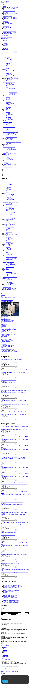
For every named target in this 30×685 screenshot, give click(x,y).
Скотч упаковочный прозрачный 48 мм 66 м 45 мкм (13, 392)
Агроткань (8, 115)
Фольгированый (10, 103)
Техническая (9, 83)
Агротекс (8, 117)
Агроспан (8, 113)
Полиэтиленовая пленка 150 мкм (11, 589)
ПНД (7, 129)
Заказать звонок (4, 38)
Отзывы (5, 43)
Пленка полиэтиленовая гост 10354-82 (12, 586)
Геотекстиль (6, 26)
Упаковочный (9, 72)
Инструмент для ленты (8, 19)
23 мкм (10, 62)
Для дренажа (9, 155)
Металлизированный (11, 77)
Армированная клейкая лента (10, 597)
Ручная (7, 58)
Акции (5, 47)
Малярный (8, 73)
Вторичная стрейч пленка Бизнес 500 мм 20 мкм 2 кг (13, 414)
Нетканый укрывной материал (10, 13)
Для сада (8, 157)
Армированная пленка (6, 319)
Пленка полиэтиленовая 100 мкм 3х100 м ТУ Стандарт (14, 554)
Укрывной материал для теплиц (11, 600)
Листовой (8, 102)
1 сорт (10, 89)
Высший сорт (12, 88)
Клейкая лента (6, 14)
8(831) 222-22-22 (4, 35)
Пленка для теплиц (7, 27)
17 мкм (10, 59)
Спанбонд (5, 12)
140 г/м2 (8, 98)
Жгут (7, 105)
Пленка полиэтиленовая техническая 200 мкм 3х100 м (14, 372)
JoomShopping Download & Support (9, 351)
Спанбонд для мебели (8, 591)
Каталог (5, 40)
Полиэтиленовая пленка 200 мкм (11, 590)
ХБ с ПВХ (8, 124)
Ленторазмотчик (10, 143)
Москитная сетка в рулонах (9, 32)
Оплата (5, 45)
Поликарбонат (4, 344)
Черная (7, 64)
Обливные (8, 125)
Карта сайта (6, 49)
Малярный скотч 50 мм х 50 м (8, 382)
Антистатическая (13, 92)
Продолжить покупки (13, 671)
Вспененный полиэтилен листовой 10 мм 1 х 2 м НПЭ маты (15, 439)
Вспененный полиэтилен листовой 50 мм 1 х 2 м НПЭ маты (15, 404)
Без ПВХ (8, 123)
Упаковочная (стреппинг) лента (10, 18)
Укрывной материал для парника (11, 601)
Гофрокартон (4, 324)
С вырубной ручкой (11, 149)
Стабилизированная (13, 93)
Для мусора (9, 130)
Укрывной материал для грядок (10, 602)
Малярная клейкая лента (9, 596)
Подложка (8, 107)
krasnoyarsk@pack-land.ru (6, 37)
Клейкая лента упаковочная (10, 595)
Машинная (8, 63)
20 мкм (10, 60)
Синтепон (5, 21)
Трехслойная (9, 80)
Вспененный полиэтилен (9, 11)
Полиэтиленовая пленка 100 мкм (11, 587)
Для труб (8, 104)
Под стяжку (12, 84)
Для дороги (9, 158)
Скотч (4, 6)
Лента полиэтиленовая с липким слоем (12, 584)
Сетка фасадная (7, 22)
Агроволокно (9, 119)
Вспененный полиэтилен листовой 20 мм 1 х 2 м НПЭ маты (15, 467)
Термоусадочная (10, 85)
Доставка (5, 44)
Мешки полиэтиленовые (9, 17)
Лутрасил (8, 118)
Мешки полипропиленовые (10, 24)
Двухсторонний (10, 75)
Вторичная (8, 65)
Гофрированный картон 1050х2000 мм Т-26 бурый (13, 458)
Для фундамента (10, 159)
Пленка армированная (8, 9)
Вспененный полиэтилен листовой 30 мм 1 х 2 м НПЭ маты (15, 476)
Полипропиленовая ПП (11, 133)
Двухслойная (9, 79)
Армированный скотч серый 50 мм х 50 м (10, 563)
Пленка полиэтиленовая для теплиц (12, 585)
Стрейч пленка (6, 4)
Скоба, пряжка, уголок (11, 137)
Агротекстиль (9, 114)
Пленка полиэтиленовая (9, 8)
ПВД (7, 87)
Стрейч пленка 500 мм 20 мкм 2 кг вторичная (11, 362)
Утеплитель (9, 108)
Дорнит (5, 28)
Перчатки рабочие (7, 16)
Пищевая (8, 67)
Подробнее (11, 678)
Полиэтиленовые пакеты (9, 23)
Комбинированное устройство (13, 142)
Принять (5, 681)
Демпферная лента (7, 33)
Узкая (7, 68)
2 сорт (10, 90)
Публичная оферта (5, 664)
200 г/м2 (8, 99)
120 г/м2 (8, 97)
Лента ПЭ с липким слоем (9, 31)
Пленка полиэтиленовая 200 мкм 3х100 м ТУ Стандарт (14, 484)
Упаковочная (12, 94)
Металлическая (9, 135)
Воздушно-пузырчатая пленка (10, 7)
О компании (6, 42)
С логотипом (9, 74)
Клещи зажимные (10, 140)
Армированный (10, 70)
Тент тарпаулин (7, 29)
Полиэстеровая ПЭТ (11, 134)
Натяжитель (9, 139)
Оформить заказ (4, 671)
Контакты (5, 48)
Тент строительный (8, 598)
